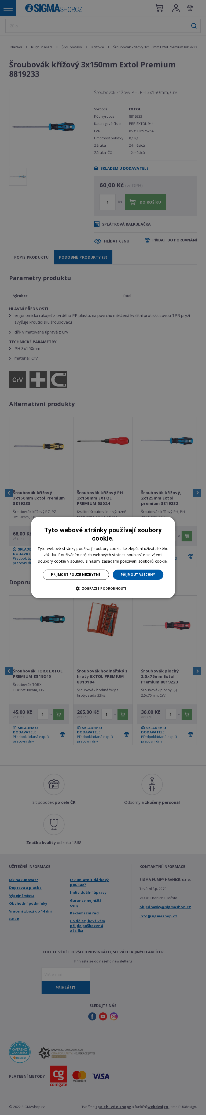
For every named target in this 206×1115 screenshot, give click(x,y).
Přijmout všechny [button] (138, 574)
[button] (103, 588)
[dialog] (103, 557)
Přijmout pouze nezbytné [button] (76, 574)
